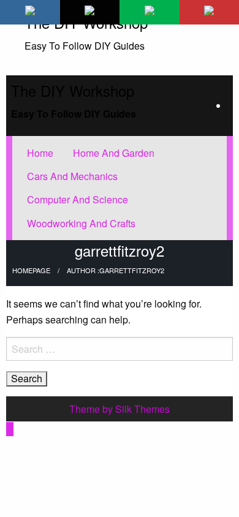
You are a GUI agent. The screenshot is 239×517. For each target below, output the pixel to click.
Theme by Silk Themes (119, 409)
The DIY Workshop (72, 90)
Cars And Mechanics (72, 176)
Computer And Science (77, 199)
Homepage (31, 270)
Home (40, 153)
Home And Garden (113, 153)
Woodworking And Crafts (81, 223)
